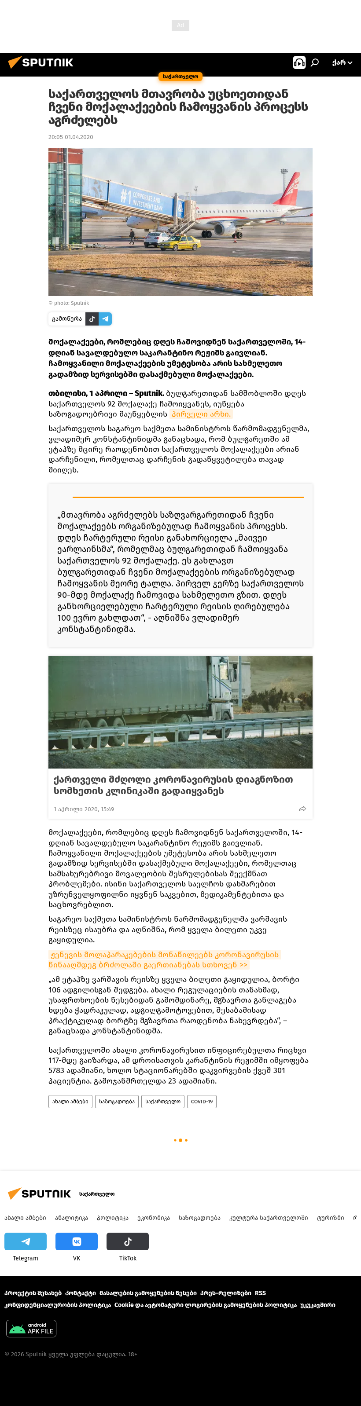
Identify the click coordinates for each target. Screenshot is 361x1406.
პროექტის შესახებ (33, 1293)
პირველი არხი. (201, 414)
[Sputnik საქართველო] (43, 70)
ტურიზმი (330, 1218)
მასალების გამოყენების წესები (148, 1293)
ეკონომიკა (153, 1218)
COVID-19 (202, 1101)
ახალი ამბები (70, 1101)
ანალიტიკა (71, 1218)
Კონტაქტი (80, 1293)
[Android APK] (31, 1330)
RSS (260, 1293)
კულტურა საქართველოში (268, 1218)
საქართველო (162, 1101)
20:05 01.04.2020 (70, 137)
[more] (302, 808)
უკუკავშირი (317, 1305)
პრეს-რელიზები (225, 1293)
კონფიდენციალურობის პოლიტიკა (57, 1305)
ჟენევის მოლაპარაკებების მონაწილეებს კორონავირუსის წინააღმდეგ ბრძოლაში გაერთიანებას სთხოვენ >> (164, 960)
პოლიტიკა (113, 1218)
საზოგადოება (117, 1101)
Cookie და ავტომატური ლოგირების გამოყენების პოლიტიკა (205, 1305)
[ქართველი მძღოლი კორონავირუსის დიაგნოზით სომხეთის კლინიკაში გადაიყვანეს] (180, 712)
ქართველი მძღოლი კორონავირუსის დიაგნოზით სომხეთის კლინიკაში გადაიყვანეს (173, 785)
